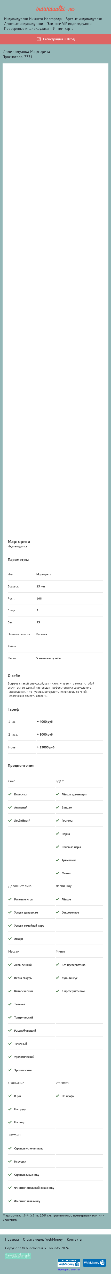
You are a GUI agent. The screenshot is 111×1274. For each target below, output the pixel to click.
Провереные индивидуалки (26, 28)
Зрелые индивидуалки (84, 18)
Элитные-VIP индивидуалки (69, 23)
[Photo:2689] (56, 487)
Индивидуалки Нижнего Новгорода (33, 18)
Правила (12, 1239)
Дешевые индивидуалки (23, 23)
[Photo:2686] (56, 208)
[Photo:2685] (56, 115)
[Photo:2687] (56, 301)
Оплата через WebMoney (43, 1239)
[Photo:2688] (56, 394)
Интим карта (63, 28)
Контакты (74, 1239)
